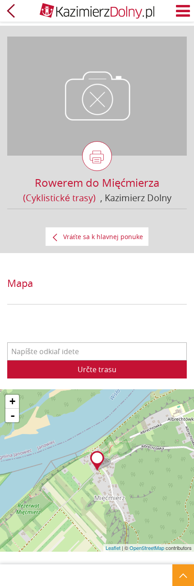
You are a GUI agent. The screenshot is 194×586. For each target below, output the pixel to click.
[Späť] (11, 11)
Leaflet (113, 547)
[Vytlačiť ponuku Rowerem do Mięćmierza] (97, 156)
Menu (183, 11)
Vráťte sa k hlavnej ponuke (103, 236)
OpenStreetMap (146, 547)
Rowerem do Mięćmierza (97, 182)
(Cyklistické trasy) (59, 198)
